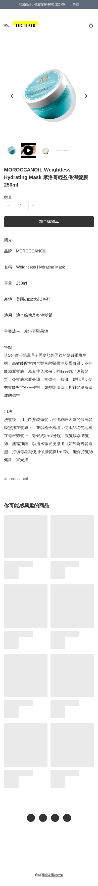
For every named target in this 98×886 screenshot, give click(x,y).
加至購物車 (49, 221)
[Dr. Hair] (25, 25)
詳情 (76, 4)
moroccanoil (17, 479)
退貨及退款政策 (52, 875)
